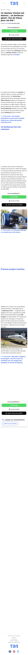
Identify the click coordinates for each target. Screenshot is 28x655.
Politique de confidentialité (14, 642)
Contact (14, 637)
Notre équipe (14, 639)
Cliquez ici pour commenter (10, 423)
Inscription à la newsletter (14, 635)
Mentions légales (14, 640)
